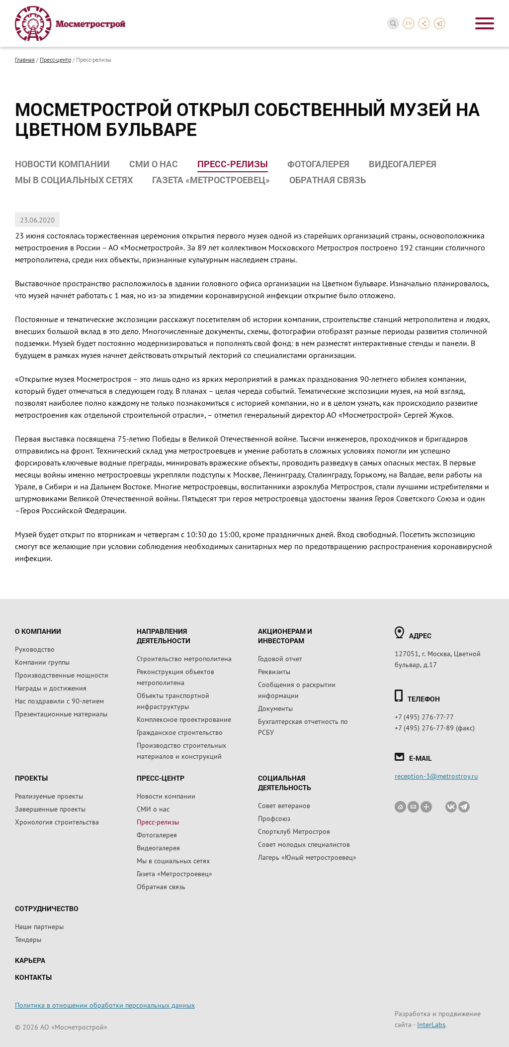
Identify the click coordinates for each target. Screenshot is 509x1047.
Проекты (31, 778)
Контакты (33, 977)
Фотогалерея (318, 164)
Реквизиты (274, 671)
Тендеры (28, 938)
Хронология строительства (57, 821)
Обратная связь (327, 180)
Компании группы (42, 661)
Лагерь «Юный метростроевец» (307, 856)
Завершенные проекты (50, 808)
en (409, 23)
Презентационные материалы (61, 713)
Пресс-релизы (232, 164)
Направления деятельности (163, 635)
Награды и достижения (50, 687)
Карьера (30, 960)
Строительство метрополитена (184, 658)
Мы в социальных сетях (74, 180)
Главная (25, 59)
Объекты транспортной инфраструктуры (173, 700)
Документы (275, 707)
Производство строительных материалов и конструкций (181, 750)
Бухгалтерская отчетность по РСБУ (303, 726)
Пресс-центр (55, 59)
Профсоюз (274, 818)
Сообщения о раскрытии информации (297, 689)
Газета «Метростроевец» (211, 180)
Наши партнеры (39, 926)
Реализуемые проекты (49, 795)
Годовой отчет (280, 658)
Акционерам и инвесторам (285, 635)
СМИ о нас (153, 164)
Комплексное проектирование (184, 718)
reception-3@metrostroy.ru (436, 775)
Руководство (35, 648)
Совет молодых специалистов (304, 843)
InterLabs (431, 1024)
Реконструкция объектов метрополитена (175, 677)
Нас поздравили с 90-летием (59, 700)
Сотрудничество (47, 908)
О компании (38, 631)
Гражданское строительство (180, 731)
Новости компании (62, 164)
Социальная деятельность (284, 782)
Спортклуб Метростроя (294, 830)
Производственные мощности (61, 674)
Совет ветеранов (284, 805)
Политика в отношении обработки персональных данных (105, 1004)
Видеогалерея (402, 164)
